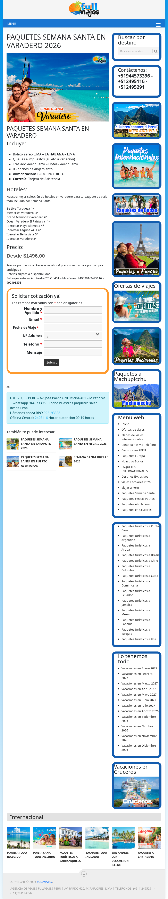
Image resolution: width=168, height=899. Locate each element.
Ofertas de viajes (133, 429)
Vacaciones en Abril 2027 (138, 689)
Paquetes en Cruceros (136, 510)
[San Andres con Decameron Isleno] (123, 838)
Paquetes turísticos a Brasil (140, 555)
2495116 (41, 417)
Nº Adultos (32, 336)
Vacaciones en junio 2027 (138, 700)
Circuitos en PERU (133, 450)
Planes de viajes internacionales (132, 437)
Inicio (125, 424)
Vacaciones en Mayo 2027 (139, 694)
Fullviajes (44, 882)
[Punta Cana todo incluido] (44, 838)
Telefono (32, 344)
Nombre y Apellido (33, 310)
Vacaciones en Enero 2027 (139, 668)
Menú (11, 23)
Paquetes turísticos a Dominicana (135, 583)
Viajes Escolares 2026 (136, 482)
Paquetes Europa (133, 456)
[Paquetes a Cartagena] (149, 838)
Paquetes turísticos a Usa (138, 639)
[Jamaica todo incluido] (18, 838)
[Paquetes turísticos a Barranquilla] (71, 838)
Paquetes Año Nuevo (135, 504)
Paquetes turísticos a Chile (139, 560)
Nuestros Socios (132, 461)
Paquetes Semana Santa (138, 493)
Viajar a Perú (130, 487)
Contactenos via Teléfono (138, 445)
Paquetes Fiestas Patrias (138, 499)
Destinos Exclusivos (134, 476)
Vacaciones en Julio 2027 (138, 705)
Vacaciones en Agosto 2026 (140, 711)
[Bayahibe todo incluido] (97, 838)
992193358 (52, 413)
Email (35, 319)
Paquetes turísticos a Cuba (139, 576)
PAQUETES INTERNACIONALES (134, 469)
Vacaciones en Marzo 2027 (139, 683)
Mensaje (34, 352)
